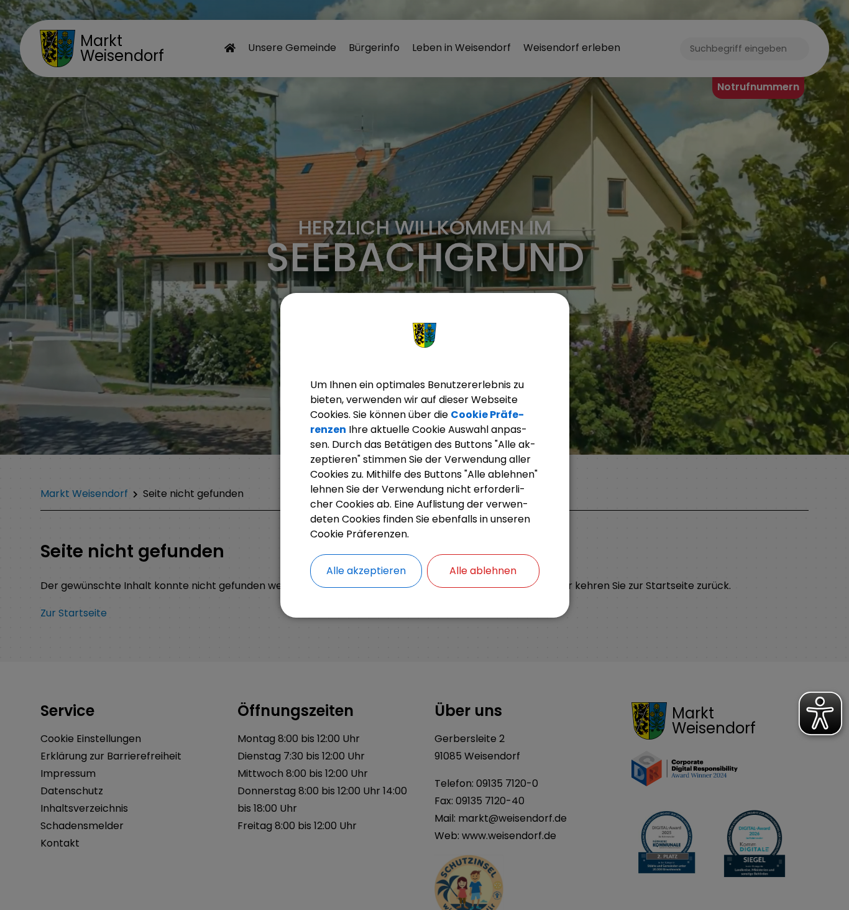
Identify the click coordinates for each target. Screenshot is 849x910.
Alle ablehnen (482, 571)
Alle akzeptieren (366, 571)
